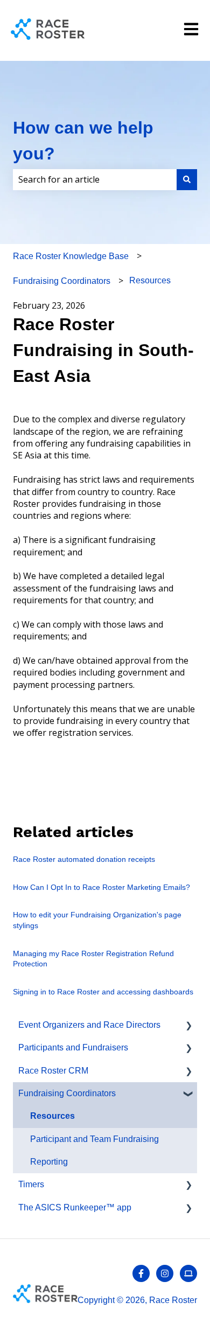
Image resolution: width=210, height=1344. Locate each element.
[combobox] (95, 179)
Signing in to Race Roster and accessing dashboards (103, 991)
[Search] (187, 179)
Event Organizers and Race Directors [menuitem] (89, 1024)
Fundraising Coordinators (61, 280)
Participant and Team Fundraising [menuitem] (94, 1139)
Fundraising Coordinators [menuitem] (67, 1093)
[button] (188, 1026)
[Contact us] (188, 1273)
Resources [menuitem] (52, 1115)
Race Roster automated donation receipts (84, 859)
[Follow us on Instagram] (164, 1273)
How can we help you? (83, 140)
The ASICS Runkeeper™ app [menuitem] (74, 1207)
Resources (150, 280)
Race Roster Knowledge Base (71, 256)
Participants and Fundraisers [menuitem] (73, 1047)
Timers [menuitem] (31, 1184)
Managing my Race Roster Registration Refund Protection (93, 959)
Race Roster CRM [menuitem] (53, 1070)
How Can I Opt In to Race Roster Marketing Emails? (101, 887)
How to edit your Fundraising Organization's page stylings (97, 920)
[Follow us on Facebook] (141, 1273)
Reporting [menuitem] (49, 1161)
